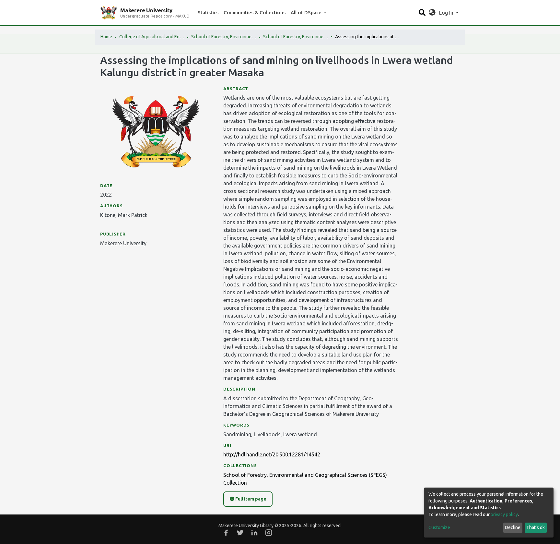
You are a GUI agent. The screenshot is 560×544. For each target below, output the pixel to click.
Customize (439, 527)
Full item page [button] (250, 499)
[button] (432, 13)
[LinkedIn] (254, 532)
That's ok (535, 527)
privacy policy (504, 514)
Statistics (208, 12)
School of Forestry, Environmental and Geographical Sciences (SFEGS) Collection (295, 36)
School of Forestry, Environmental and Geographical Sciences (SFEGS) (223, 36)
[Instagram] (268, 532)
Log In (447, 13)
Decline (512, 527)
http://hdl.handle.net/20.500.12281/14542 (271, 454)
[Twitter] (240, 532)
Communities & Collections (255, 12)
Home (106, 36)
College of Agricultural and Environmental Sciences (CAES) (151, 36)
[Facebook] (225, 532)
